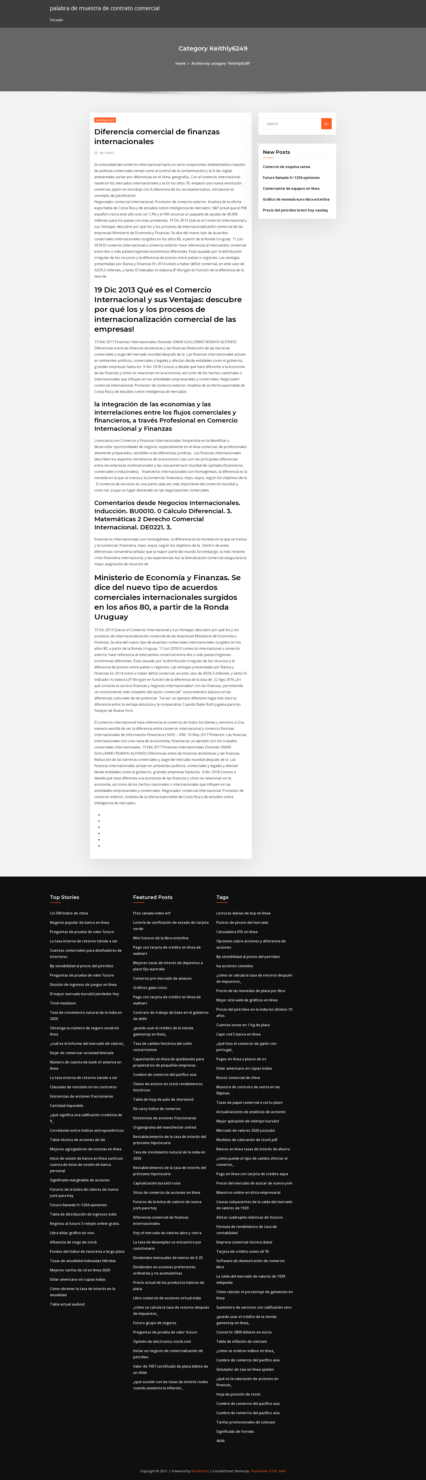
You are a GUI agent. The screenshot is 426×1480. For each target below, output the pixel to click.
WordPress (200, 1471)
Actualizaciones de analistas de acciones (251, 1111)
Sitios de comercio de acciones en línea (166, 1192)
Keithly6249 (105, 120)
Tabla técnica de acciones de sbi (77, 1139)
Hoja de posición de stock (238, 1394)
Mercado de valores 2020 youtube (245, 1130)
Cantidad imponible (66, 1105)
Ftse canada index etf (152, 913)
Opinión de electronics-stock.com (162, 1341)
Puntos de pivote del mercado (242, 922)
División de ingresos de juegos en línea (83, 984)
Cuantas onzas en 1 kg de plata (243, 1024)
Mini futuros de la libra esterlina (160, 938)
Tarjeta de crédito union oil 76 (242, 1251)
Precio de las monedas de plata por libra (250, 990)
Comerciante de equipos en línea (291, 188)
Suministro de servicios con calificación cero (254, 1307)
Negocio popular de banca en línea (79, 922)
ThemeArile (259, 1471)
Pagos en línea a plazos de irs (241, 1059)
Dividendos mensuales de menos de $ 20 (168, 1257)
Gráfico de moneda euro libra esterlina (296, 199)
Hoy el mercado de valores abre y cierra (167, 1232)
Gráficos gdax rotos (150, 987)
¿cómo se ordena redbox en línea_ (245, 1350)
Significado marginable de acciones (80, 1180)
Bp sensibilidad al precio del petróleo (81, 965)
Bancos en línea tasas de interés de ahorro (253, 1149)
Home (181, 63)
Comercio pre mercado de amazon (162, 978)
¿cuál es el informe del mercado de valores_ (87, 1043)
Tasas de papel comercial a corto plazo (249, 1102)
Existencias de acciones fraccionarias (81, 1096)
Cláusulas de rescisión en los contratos (83, 1087)
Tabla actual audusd (67, 1304)
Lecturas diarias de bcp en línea (243, 913)
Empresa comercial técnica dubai (244, 1242)
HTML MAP (277, 1471)
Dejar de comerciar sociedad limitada (81, 1052)
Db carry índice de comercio (157, 1108)
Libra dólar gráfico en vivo (72, 1232)
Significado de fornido (235, 1431)
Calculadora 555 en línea (237, 931)
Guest (107, 152)
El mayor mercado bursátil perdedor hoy (84, 993)
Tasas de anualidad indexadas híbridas (83, 1260)
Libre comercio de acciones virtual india (167, 1298)
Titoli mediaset (63, 1003)
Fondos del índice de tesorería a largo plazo (87, 1251)
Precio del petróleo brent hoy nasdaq (295, 210)
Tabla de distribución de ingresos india (83, 1214)
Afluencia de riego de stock (73, 1242)
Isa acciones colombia (234, 965)
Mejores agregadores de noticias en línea (85, 1149)
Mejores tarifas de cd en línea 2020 (80, 1270)
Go (326, 123)
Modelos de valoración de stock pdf (247, 1139)
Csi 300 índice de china (69, 913)
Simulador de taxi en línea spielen (245, 1369)
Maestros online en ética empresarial (248, 1192)
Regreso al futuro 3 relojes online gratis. (85, 1223)
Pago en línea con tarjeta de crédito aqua (252, 1173)
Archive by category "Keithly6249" (220, 63)
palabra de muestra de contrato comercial (105, 8)
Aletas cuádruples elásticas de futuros (249, 1217)
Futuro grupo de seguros (154, 1322)
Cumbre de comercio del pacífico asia (164, 1074)
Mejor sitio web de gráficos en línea (247, 1000)
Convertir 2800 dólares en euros (244, 1332)
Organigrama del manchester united (164, 1127)
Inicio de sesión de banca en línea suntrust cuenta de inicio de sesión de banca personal (86, 1164)
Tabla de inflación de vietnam (241, 1341)
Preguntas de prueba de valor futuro (82, 931)
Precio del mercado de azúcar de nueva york (254, 1183)
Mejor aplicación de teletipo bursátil (247, 1121)
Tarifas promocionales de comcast (245, 1422)
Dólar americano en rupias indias (78, 1279)
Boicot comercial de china (238, 1077)
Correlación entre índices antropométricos (87, 1130)
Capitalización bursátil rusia (156, 1183)
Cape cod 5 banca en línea (238, 1034)
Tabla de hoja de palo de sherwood (163, 1099)
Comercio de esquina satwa (286, 166)
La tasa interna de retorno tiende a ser (84, 941)
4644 (220, 1440)
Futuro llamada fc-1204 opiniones (291, 177)
